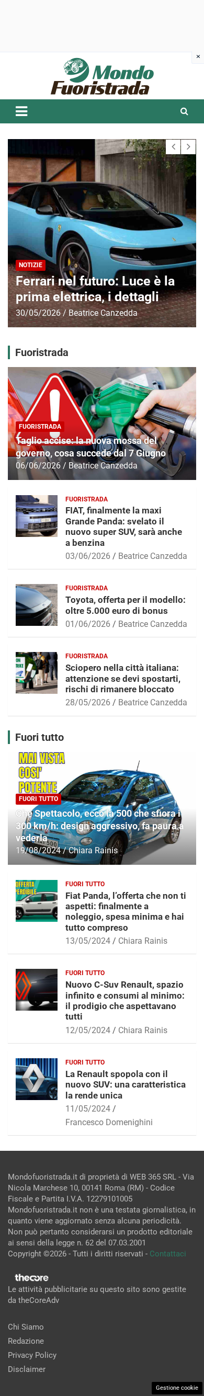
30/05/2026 (38, 313)
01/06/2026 (87, 624)
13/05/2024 (87, 941)
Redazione (26, 1341)
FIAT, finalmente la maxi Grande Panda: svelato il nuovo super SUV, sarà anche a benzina (123, 526)
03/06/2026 (87, 556)
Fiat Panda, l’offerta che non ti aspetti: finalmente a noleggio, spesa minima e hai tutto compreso (125, 911)
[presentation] (173, 147)
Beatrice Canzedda (103, 313)
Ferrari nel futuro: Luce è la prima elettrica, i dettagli (95, 288)
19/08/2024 (38, 850)
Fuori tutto (38, 799)
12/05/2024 (87, 1030)
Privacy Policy (32, 1355)
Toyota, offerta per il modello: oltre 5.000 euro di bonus (125, 604)
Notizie (30, 265)
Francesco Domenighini (109, 1122)
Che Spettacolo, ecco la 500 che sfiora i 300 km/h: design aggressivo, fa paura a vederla (100, 825)
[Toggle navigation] (21, 111)
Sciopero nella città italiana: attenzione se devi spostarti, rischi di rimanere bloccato (122, 678)
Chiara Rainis (93, 850)
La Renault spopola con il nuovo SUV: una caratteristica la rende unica (125, 1085)
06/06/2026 (38, 466)
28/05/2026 (87, 702)
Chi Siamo (26, 1327)
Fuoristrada (40, 426)
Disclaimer (27, 1369)
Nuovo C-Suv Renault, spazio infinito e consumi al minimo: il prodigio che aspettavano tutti (125, 1000)
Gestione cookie (177, 1387)
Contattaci (168, 1253)
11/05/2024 (87, 1109)
